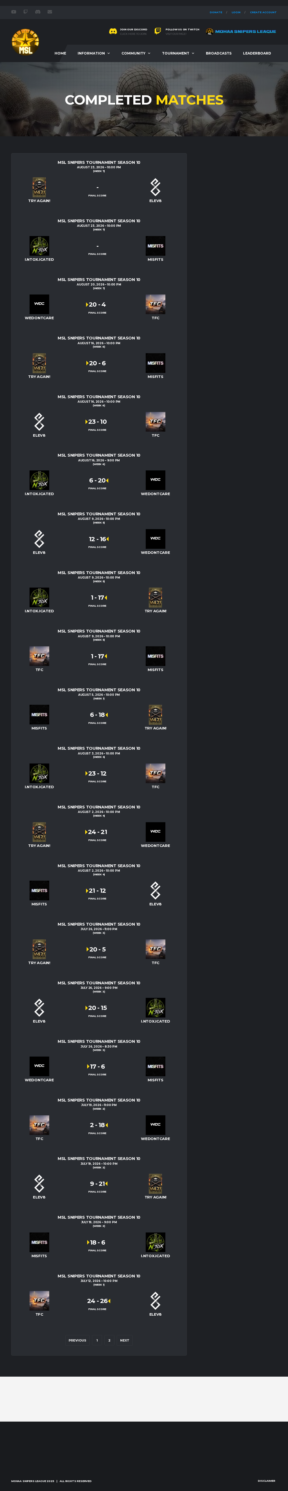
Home (60, 53)
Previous (77, 1340)
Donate (216, 12)
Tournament (175, 53)
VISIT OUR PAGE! (176, 34)
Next (124, 1340)
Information (91, 53)
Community (133, 53)
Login (236, 12)
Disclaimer (266, 1480)
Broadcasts (218, 53)
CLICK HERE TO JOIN (133, 34)
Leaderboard (257, 53)
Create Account (263, 12)
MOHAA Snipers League (28, 1481)
